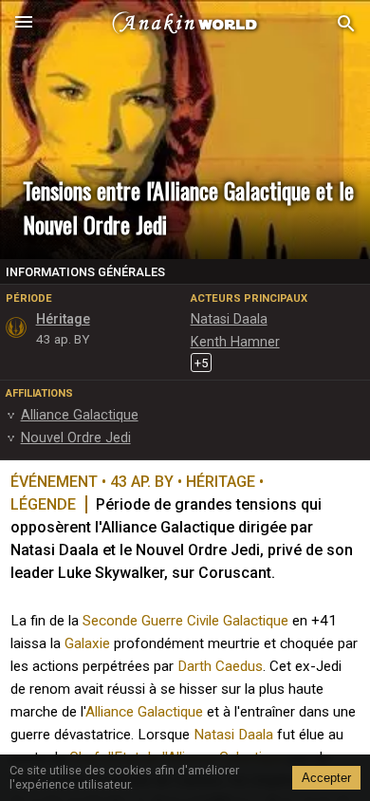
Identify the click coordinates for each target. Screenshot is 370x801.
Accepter (326, 778)
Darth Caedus (220, 666)
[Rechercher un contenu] (346, 24)
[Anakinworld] (185, 23)
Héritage (63, 319)
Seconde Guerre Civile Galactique (185, 620)
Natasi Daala (233, 734)
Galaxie (87, 643)
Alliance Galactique (144, 711)
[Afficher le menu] (23, 23)
